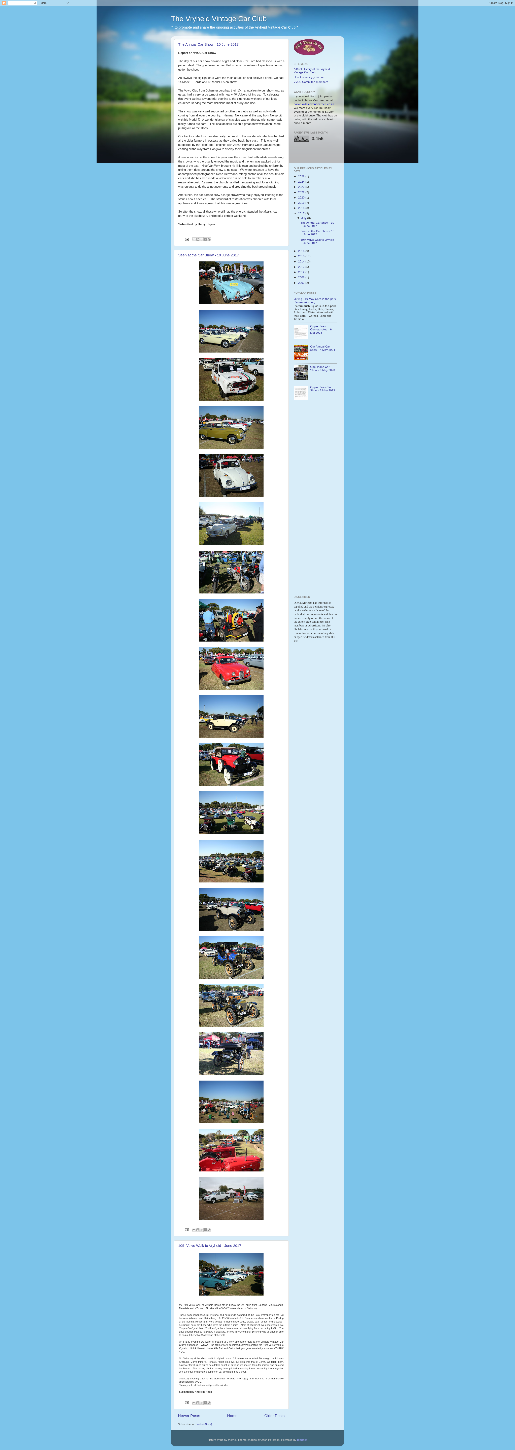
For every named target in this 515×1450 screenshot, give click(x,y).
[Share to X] (202, 239)
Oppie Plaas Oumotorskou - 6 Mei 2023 (321, 329)
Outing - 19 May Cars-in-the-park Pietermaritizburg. (315, 300)
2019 (301, 202)
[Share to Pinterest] (209, 239)
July (304, 218)
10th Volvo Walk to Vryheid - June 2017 (209, 1246)
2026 (301, 176)
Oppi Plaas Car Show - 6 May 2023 (322, 368)
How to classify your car (309, 77)
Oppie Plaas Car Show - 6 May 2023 (322, 389)
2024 (301, 181)
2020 (301, 197)
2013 (301, 266)
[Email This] (194, 239)
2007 (301, 282)
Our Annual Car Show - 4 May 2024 (322, 348)
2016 (301, 251)
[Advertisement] (317, 154)
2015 (301, 256)
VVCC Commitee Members (311, 81)
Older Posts (274, 1416)
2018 (301, 208)
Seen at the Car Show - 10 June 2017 (208, 255)
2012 (301, 272)
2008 (301, 277)
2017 (301, 213)
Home (232, 1416)
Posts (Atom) (204, 1424)
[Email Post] (187, 239)
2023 (301, 186)
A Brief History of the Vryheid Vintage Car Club (312, 71)
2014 (301, 261)
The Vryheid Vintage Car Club (219, 18)
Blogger (302, 1439)
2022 (301, 192)
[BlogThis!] (198, 239)
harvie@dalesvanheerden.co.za (314, 104)
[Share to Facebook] (205, 239)
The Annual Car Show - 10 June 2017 (208, 44)
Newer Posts (189, 1416)
